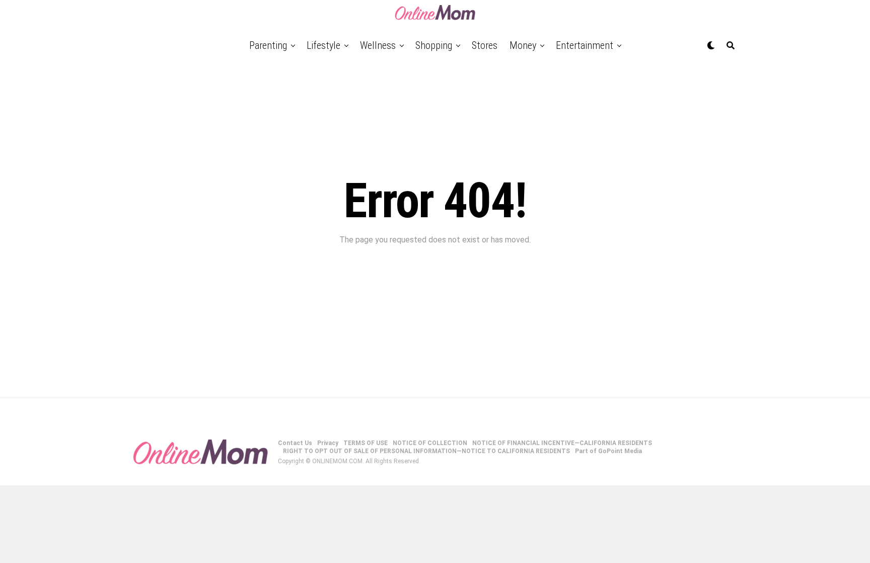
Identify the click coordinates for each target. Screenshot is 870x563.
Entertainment (584, 45)
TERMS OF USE (365, 443)
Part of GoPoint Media (608, 451)
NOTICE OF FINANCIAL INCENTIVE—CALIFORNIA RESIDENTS (562, 443)
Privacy (327, 443)
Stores (484, 45)
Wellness (378, 45)
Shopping (433, 45)
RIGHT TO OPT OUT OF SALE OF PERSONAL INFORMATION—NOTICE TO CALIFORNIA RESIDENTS (426, 451)
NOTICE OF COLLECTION (430, 443)
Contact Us (295, 443)
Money (523, 45)
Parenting (268, 45)
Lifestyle (323, 45)
